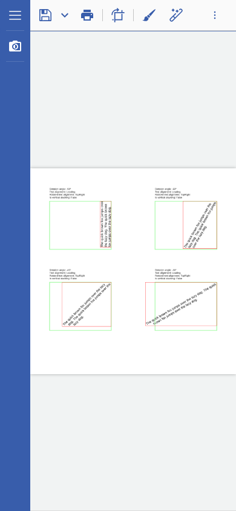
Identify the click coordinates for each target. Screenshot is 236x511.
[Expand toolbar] (215, 15)
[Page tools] (118, 15)
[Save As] (64, 15)
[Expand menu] (15, 15)
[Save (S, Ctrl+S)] (45, 15)
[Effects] (176, 15)
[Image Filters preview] (15, 46)
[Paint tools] (149, 15)
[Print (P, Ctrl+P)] (87, 15)
